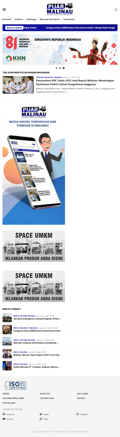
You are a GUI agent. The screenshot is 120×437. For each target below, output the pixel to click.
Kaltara (23, 316)
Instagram (84, 414)
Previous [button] (6, 48)
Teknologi (33, 328)
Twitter (46, 414)
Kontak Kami (8, 403)
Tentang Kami (47, 398)
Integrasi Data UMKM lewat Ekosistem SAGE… (37, 330)
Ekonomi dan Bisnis (45, 77)
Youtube (9, 419)
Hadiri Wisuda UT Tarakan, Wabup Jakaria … (36, 367)
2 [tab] (60, 68)
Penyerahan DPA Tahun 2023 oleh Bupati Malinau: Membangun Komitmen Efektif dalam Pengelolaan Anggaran (75, 82)
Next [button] (113, 48)
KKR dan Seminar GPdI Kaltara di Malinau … (36, 342)
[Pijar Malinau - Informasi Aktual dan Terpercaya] (60, 9)
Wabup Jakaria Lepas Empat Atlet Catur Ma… (37, 355)
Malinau (58, 77)
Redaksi (81, 398)
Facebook (10, 414)
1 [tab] (56, 68)
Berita (16, 316)
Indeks (6, 393)
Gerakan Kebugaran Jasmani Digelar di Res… (37, 318)
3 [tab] (64, 68)
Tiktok (45, 419)
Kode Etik (45, 393)
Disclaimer (82, 393)
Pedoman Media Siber (13, 398)
